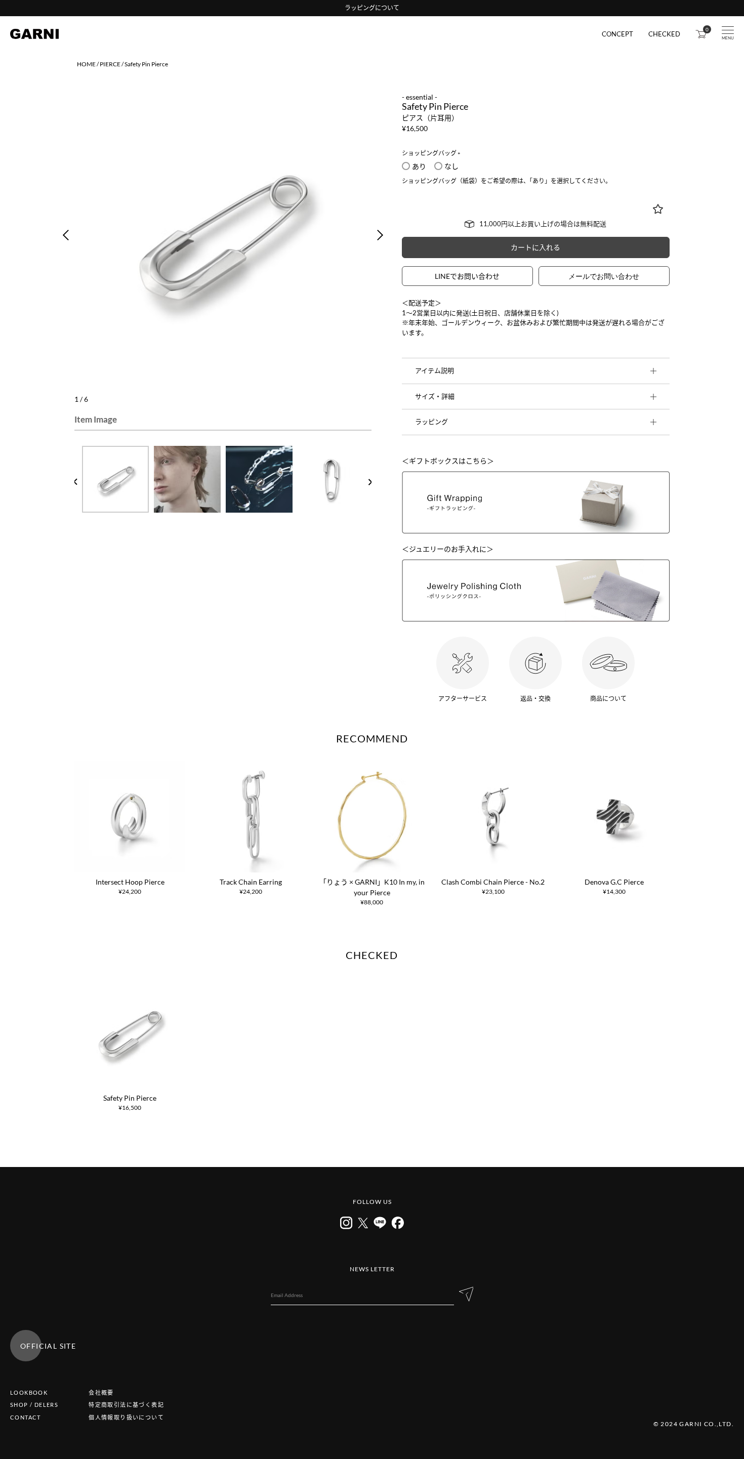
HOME (86, 64)
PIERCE (110, 64)
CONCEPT (617, 34)
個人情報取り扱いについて (126, 1417)
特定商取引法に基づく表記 (126, 1404)
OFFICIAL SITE (48, 1346)
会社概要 (101, 1392)
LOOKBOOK (29, 1392)
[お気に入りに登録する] (658, 209)
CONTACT (25, 1417)
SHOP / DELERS (34, 1404)
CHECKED (664, 34)
